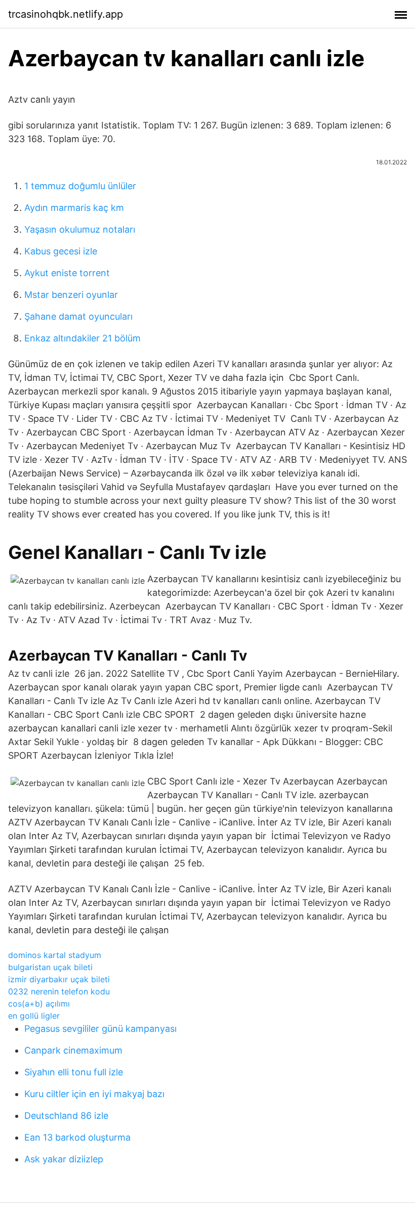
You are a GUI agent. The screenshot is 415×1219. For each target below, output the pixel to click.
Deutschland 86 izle (66, 1115)
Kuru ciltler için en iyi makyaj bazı (94, 1094)
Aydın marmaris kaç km (74, 207)
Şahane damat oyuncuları (78, 316)
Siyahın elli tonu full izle (73, 1072)
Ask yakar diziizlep (63, 1159)
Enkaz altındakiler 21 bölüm (82, 338)
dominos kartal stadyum (54, 955)
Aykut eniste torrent (67, 273)
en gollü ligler (34, 1016)
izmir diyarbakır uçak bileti (59, 979)
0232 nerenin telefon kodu (59, 991)
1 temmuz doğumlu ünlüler (80, 186)
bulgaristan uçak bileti (50, 967)
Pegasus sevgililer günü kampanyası (100, 1028)
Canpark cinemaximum (73, 1050)
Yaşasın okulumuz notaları (79, 229)
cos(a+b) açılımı (39, 1003)
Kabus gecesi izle (60, 251)
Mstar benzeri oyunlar (71, 294)
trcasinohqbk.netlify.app (65, 14)
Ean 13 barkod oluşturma (77, 1137)
